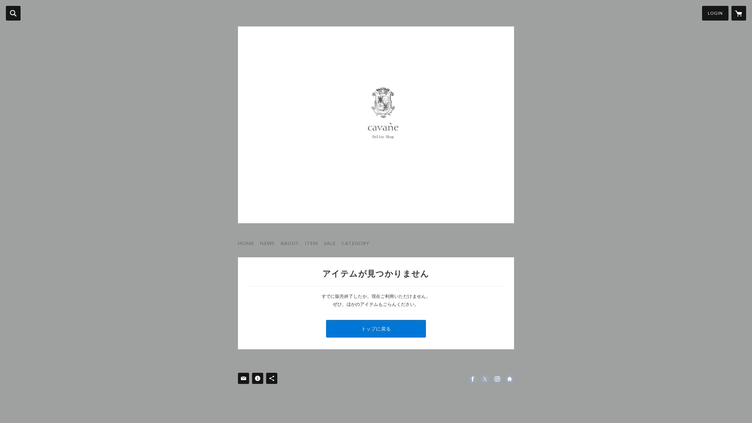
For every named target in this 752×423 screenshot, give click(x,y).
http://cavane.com (509, 379)
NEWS (267, 243)
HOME (246, 243)
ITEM (311, 243)
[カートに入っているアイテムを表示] (738, 13)
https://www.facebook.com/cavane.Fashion (472, 379)
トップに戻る (376, 328)
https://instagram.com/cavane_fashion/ (497, 379)
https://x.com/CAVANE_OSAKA (485, 379)
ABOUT (290, 243)
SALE (330, 243)
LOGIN (715, 13)
